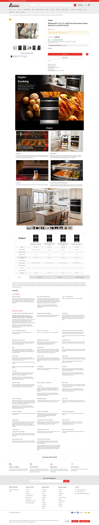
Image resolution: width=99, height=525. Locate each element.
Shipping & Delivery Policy (31, 501)
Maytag (43, 499)
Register (82, 5)
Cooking (60, 489)
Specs (39, 277)
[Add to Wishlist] (87, 54)
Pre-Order (60, 506)
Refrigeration (61, 493)
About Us (27, 491)
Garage (60, 499)
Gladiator (44, 497)
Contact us (28, 489)
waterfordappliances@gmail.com (83, 493)
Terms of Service (29, 497)
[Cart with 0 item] (88, 5)
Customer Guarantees (30, 502)
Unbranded (44, 495)
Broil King (44, 502)
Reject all (75, 521)
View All (43, 508)
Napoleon (44, 506)
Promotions (28, 493)
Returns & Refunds (29, 495)
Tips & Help (11, 12)
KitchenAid (44, 489)
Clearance (60, 502)
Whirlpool (44, 491)
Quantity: (50, 48)
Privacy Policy (28, 499)
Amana (43, 501)
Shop (14, 9)
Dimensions (59, 277)
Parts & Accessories (62, 497)
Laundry (60, 495)
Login (79, 5)
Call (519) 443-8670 (80, 491)
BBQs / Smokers (65, 9)
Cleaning (60, 491)
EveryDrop (44, 504)
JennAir (43, 493)
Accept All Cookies (84, 521)
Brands (19, 9)
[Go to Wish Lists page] (85, 5)
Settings (67, 521)
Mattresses (61, 504)
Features (19, 277)
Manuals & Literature (80, 277)
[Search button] (75, 5)
